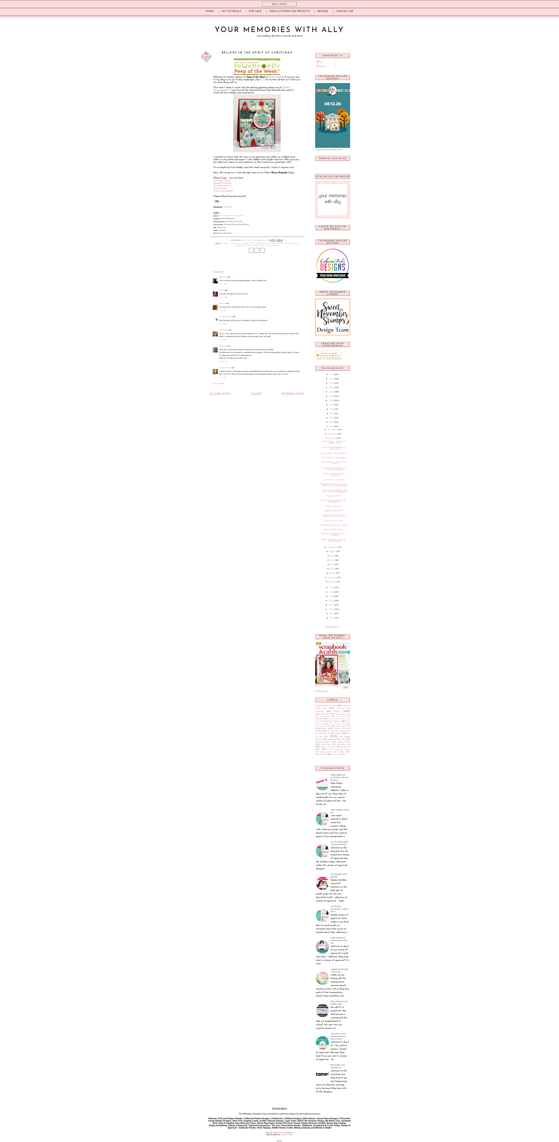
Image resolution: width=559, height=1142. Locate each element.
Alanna (221, 290)
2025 (331, 379)
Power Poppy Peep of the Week (262, 245)
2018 (331, 409)
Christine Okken (221, 180)
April (332, 569)
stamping (347, 749)
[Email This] (270, 240)
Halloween (319, 718)
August (332, 551)
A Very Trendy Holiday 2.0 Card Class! (333, 448)
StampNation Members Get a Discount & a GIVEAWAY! (333, 485)
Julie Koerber (220, 188)
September (332, 547)
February (332, 577)
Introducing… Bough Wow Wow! (334, 463)
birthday (337, 733)
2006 (331, 618)
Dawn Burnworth (222, 186)
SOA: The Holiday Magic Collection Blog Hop (340, 843)
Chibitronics (340, 708)
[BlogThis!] (273, 240)
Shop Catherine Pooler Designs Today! (339, 1002)
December (332, 430)
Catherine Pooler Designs (325, 705)
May (333, 564)
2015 (331, 422)
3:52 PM (222, 324)
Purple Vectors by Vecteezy (279, 1132)
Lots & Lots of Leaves (333, 480)
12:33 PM (223, 297)
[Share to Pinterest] (281, 240)
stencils (341, 751)
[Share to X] (276, 240)
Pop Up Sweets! (334, 496)
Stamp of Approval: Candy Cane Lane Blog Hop (339, 940)
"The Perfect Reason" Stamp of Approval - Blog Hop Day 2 (338, 1036)
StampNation (320, 728)
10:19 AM (223, 361)
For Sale (255, 11)
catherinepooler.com (336, 739)
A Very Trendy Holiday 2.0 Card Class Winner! (333, 468)
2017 (332, 413)
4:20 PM (222, 340)
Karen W (222, 303)
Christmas (235, 243)
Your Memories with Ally (279, 30)
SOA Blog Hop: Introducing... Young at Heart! (340, 909)
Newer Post (293, 394)
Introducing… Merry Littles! (334, 453)
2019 (331, 405)
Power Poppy (276, 77)
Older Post (220, 394)
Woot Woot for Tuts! (333, 521)
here (262, 80)
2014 (331, 426)
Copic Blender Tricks (342, 714)
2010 (331, 601)
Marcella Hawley (225, 367)
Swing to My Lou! (334, 506)
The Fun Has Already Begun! (333, 525)
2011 (331, 596)
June (332, 560)
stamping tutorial (325, 752)
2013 (331, 588)
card (225, 243)
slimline (336, 749)
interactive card (343, 744)
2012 (331, 592)
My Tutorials (231, 11)
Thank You (326, 733)
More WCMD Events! (333, 529)
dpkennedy (223, 277)
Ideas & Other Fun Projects (289, 11)
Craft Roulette (325, 716)
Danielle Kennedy (222, 183)
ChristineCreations (225, 316)
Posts (321, 62)
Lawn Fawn (255, 243)
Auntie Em (223, 346)
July (332, 556)
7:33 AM (223, 284)
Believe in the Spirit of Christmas (333, 474)
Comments (322, 66)
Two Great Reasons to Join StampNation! (333, 501)
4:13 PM (222, 377)
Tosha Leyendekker (223, 191)
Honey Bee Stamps (333, 719)
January (332, 582)
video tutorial (320, 754)
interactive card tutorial (328, 746)
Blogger (336, 627)
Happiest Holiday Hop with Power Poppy (333, 540)
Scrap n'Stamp (341, 726)
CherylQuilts (223, 330)
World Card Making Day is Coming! (333, 534)
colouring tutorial (322, 741)
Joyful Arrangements (235, 215)
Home (256, 394)
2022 (331, 392)
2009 (331, 605)
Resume (322, 11)
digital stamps (344, 741)
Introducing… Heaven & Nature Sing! (334, 442)
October (332, 438)
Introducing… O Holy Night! (334, 458)
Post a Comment (218, 383)
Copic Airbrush (321, 713)
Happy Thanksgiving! (334, 510)
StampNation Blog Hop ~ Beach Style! (339, 970)
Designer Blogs (287, 1135)
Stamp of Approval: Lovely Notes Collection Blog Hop (340, 777)
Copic (245, 243)
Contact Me (344, 11)
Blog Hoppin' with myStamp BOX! (338, 1066)
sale (328, 749)
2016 (331, 418)
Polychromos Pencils (331, 721)
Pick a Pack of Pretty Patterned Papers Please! (335, 515)
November (332, 434)
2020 (331, 400)
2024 (331, 383)
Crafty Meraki (341, 716)
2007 (331, 614)
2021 (331, 396)
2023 (331, 387)
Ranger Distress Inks (335, 724)
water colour (336, 754)
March (332, 573)
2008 (331, 609)
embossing (325, 744)
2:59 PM (222, 310)
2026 (331, 374)
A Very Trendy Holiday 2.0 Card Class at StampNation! (334, 491)
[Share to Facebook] (278, 240)
